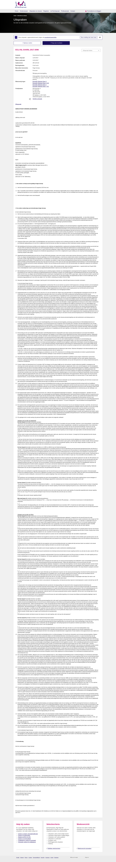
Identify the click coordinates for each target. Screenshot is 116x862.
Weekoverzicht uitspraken (84, 848)
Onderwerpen (24, 11)
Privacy (26, 857)
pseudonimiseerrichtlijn (50, 37)
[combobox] (91, 50)
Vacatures (47, 857)
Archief (51, 857)
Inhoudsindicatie (20, 70)
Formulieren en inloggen (94, 11)
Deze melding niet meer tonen (89, 37)
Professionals (65, 11)
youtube (100, 857)
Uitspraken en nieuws (35, 11)
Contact (73, 11)
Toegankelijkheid (36, 857)
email (82, 857)
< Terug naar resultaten (56, 43)
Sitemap (22, 857)
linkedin (97, 857)
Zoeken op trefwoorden (24, 835)
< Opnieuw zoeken (27, 43)
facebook (93, 857)
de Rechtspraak (55, 11)
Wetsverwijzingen (20, 81)
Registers (46, 11)
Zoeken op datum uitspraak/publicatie (28, 834)
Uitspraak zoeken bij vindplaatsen (27, 842)
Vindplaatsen (19, 88)
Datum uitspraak (20, 57)
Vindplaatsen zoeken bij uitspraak (27, 840)
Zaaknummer (19, 63)
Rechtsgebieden (19, 65)
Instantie (17, 55)
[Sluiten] (100, 37)
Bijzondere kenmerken (21, 68)
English (17, 857)
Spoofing (42, 857)
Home (16, 11)
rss (79, 857)
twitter (90, 857)
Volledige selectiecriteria (53, 848)
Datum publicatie (20, 60)
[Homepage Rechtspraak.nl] (20, 4)
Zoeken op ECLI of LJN (24, 837)
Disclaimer (56, 857)
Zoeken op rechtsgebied (24, 838)
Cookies (30, 857)
